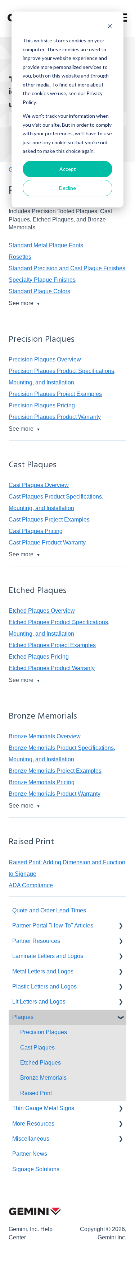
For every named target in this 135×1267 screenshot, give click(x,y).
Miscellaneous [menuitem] (30, 1139)
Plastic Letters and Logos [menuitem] (44, 986)
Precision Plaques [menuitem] (43, 1032)
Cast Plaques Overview (39, 485)
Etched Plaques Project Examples (52, 645)
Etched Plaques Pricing (39, 657)
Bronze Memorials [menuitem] (43, 1078)
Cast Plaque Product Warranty (47, 542)
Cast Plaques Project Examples (49, 519)
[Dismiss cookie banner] (109, 27)
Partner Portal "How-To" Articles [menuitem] (52, 925)
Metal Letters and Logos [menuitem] (42, 971)
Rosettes (20, 257)
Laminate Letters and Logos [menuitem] (47, 956)
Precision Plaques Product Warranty (55, 417)
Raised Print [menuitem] (36, 1093)
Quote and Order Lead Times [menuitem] (49, 910)
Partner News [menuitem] (29, 1154)
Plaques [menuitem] (22, 1017)
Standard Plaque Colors (39, 291)
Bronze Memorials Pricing (42, 782)
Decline (67, 188)
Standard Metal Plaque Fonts (46, 245)
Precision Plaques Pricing (42, 405)
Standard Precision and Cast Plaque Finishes (67, 268)
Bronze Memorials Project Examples (55, 771)
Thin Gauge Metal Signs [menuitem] (43, 1108)
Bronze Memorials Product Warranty (54, 794)
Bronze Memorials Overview (45, 736)
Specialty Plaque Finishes (42, 280)
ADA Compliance (31, 885)
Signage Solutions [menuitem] (35, 1169)
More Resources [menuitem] (33, 1124)
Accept (67, 169)
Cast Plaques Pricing (36, 531)
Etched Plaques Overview (42, 611)
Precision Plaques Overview (45, 359)
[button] (120, 926)
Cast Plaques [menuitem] (37, 1047)
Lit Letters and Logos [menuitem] (39, 1002)
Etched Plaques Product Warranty (52, 668)
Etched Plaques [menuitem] (40, 1063)
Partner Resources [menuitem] (36, 941)
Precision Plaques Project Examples (55, 394)
